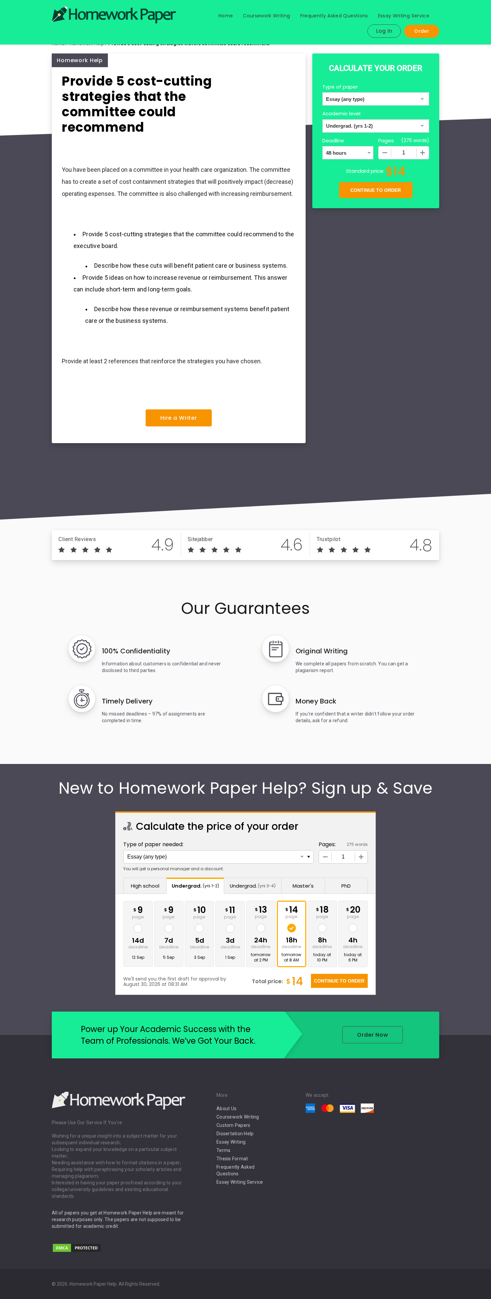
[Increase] (422, 152)
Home (225, 15)
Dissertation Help (235, 1133)
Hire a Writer (178, 418)
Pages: (327, 844)
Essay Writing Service (403, 15)
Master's (303, 885)
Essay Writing (231, 1142)
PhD (346, 885)
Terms (223, 1150)
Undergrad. (195, 885)
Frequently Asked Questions (334, 15)
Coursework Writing (266, 15)
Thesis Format (232, 1158)
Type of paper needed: (153, 844)
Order (421, 31)
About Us (226, 1108)
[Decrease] (384, 152)
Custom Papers (233, 1125)
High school (145, 885)
